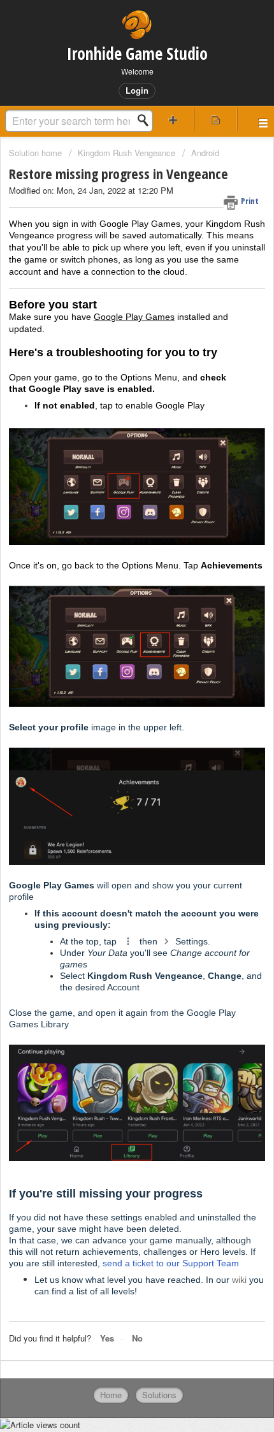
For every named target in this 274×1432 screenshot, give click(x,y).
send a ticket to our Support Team (171, 1263)
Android (205, 153)
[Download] (113, 722)
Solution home (36, 153)
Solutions (159, 1395)
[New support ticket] (173, 119)
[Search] (146, 120)
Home (111, 1395)
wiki (239, 1280)
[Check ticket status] (215, 119)
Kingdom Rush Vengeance (126, 153)
